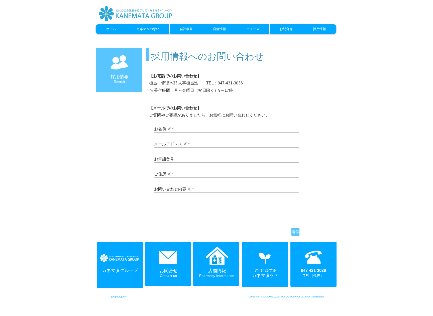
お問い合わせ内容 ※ (172, 189)
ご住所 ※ (162, 174)
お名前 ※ (162, 129)
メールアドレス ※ (170, 144)
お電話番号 (164, 159)
